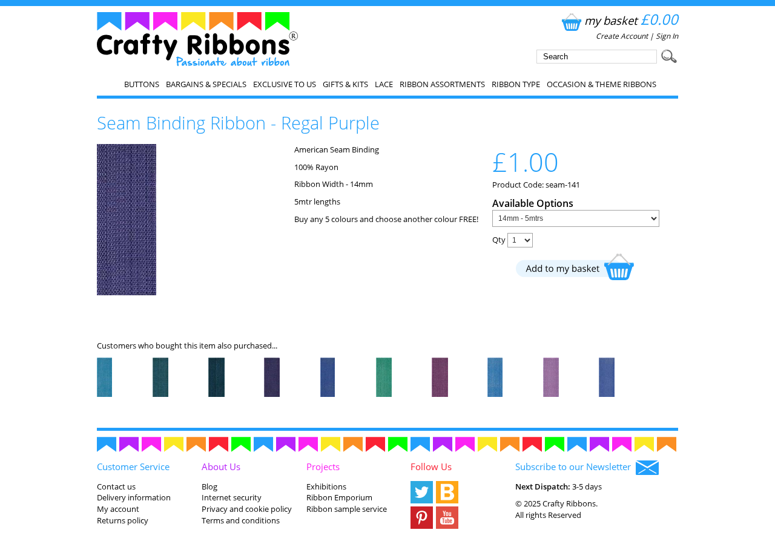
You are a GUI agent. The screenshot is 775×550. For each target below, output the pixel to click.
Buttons (141, 84)
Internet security (232, 497)
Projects (323, 466)
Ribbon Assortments (442, 84)
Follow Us (431, 466)
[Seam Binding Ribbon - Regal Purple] (126, 292)
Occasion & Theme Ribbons (601, 84)
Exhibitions (326, 486)
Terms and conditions (241, 520)
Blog (209, 486)
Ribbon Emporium (339, 497)
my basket (631, 20)
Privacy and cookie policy (247, 508)
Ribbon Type (516, 84)
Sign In (667, 36)
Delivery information (134, 497)
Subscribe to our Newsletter (575, 466)
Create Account (622, 36)
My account (118, 508)
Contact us (116, 486)
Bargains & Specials (206, 84)
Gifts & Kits (345, 84)
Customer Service (133, 466)
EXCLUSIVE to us (284, 84)
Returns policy (122, 520)
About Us (221, 466)
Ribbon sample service (346, 508)
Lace (384, 84)
